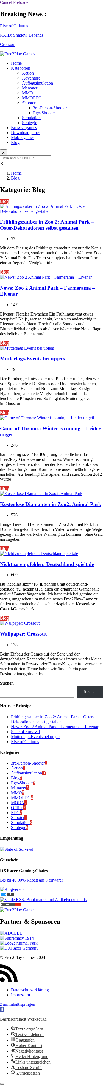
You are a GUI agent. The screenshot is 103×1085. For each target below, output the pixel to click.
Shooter (28, 102)
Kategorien (20, 68)
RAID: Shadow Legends (21, 35)
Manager (29, 88)
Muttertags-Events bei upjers (32, 358)
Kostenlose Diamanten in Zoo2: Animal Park (50, 504)
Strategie (29, 122)
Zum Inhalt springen (17, 1004)
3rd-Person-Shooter (50, 107)
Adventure (31, 78)
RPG (15, 812)
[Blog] (16, 889)
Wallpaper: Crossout (23, 634)
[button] (2, 1009)
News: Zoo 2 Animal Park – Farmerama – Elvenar (54, 726)
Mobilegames (22, 137)
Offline (17, 807)
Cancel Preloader (15, 2)
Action (28, 73)
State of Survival (25, 731)
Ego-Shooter (44, 112)
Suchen (7, 683)
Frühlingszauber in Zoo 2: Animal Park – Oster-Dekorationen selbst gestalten (47, 225)
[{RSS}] (43, 899)
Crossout (7, 44)
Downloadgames (25, 132)
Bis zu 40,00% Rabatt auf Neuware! (31, 880)
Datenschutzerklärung (30, 990)
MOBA (17, 802)
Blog (15, 142)
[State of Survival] (16, 849)
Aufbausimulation (37, 83)
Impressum (20, 994)
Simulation (31, 117)
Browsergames (24, 127)
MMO (27, 93)
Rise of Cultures (14, 25)
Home (16, 63)
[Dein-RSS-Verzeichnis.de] (7, 894)
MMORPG (32, 98)
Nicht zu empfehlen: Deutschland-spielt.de (47, 564)
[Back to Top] (2, 1084)
